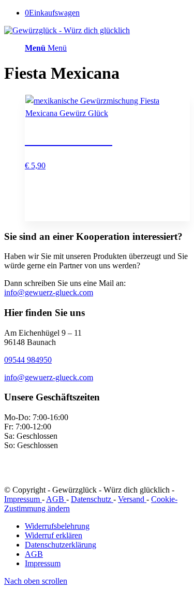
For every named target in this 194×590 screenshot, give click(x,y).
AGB (56, 499)
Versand (132, 499)
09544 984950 (28, 359)
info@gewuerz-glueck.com (48, 292)
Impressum (23, 499)
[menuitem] (107, 526)
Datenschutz (92, 499)
